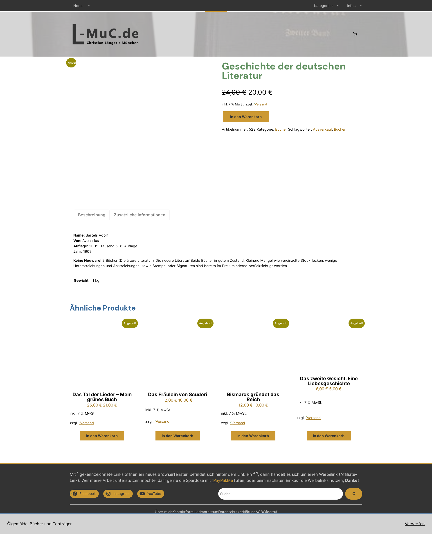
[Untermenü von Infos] (361, 5)
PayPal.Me (223, 480)
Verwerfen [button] (415, 523)
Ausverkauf (322, 129)
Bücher (281, 129)
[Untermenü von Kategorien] (338, 5)
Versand (261, 104)
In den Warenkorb (246, 116)
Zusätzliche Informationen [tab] (139, 214)
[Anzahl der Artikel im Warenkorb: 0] (355, 34)
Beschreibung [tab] (91, 214)
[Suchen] (353, 494)
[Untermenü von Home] (89, 5)
